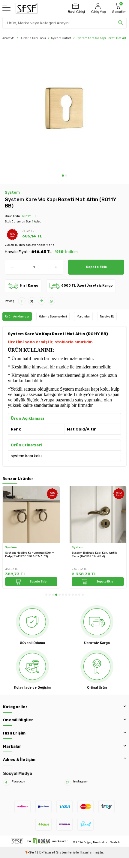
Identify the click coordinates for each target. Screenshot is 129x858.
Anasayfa (8, 38)
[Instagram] (67, 782)
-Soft (32, 852)
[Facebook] (6, 782)
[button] (63, 175)
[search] (120, 22)
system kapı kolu (26, 456)
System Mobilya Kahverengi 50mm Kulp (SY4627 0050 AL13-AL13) (29, 554)
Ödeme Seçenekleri (53, 316)
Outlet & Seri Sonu (33, 38)
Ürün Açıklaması (17, 316)
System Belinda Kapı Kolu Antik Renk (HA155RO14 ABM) (94, 554)
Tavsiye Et (107, 316)
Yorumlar (83, 316)
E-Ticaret (47, 852)
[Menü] (6, 8)
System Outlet (61, 38)
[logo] (26, 8)
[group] (64, 110)
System (12, 192)
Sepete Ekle (96, 267)
